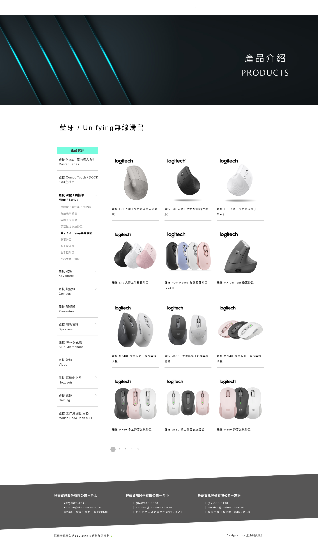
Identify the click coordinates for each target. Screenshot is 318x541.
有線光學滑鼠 (69, 213)
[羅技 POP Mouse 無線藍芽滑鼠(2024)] (188, 252)
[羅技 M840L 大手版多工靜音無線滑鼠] (135, 326)
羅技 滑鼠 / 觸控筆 (71, 197)
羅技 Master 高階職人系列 (77, 162)
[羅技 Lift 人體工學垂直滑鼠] (135, 252)
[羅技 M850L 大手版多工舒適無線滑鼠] (188, 326)
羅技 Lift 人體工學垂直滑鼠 (130, 282)
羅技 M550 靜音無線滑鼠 (234, 429)
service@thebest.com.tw (82, 507)
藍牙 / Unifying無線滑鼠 (76, 233)
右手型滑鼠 (67, 252)
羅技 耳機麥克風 (70, 380)
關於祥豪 (145, 7)
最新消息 (165, 7)
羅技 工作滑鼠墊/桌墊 (76, 416)
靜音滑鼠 (66, 239)
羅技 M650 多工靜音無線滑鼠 (184, 429)
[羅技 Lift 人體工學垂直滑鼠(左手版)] (188, 179)
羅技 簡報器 (67, 309)
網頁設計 (258, 535)
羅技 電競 (65, 398)
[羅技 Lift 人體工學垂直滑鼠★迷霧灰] (135, 179)
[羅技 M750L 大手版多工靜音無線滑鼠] (240, 326)
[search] (228, 8)
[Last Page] (138, 449)
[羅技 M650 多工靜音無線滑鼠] (188, 399)
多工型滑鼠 (67, 246)
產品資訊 (186, 7)
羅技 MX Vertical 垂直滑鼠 (235, 282)
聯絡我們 (206, 7)
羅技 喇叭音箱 (68, 327)
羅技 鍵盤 (67, 273)
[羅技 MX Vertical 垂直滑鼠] (240, 252)
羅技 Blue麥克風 (71, 345)
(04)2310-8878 (147, 503)
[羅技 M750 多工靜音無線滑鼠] (135, 399)
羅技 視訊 (65, 362)
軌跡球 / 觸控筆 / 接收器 (76, 207)
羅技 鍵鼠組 (67, 291)
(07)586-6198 (218, 503)
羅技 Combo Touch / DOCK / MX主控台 (78, 180)
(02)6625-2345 (75, 503)
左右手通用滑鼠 (70, 259)
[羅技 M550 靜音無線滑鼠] (240, 399)
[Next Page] (131, 449)
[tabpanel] (159, 60)
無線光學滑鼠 (69, 220)
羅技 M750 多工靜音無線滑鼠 (132, 429)
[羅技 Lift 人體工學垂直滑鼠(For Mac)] (240, 179)
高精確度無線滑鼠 (72, 226)
